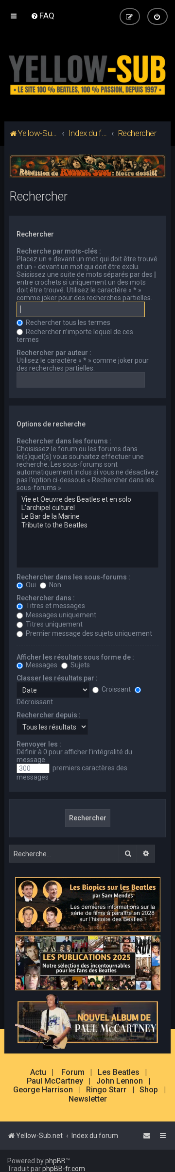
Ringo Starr (106, 1090)
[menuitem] (42, 15)
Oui (30, 585)
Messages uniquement (60, 615)
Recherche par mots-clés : (59, 251)
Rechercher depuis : (49, 715)
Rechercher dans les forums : (64, 441)
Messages (40, 665)
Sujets (79, 665)
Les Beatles (119, 1072)
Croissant (115, 689)
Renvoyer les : (39, 744)
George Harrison (43, 1090)
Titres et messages (54, 606)
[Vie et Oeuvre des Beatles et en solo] (87, 499)
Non (54, 585)
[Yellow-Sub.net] (87, 73)
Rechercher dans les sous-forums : (73, 577)
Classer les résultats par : (57, 678)
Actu (38, 1072)
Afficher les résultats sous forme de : (75, 657)
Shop (149, 1090)
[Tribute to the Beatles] (87, 525)
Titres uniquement (53, 624)
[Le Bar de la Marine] (87, 516)
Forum (73, 1072)
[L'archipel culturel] (87, 508)
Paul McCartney (55, 1081)
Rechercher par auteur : (54, 353)
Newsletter (88, 1099)
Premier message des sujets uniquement (88, 633)
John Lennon (119, 1081)
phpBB (55, 1161)
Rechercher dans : (46, 598)
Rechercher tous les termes (67, 322)
